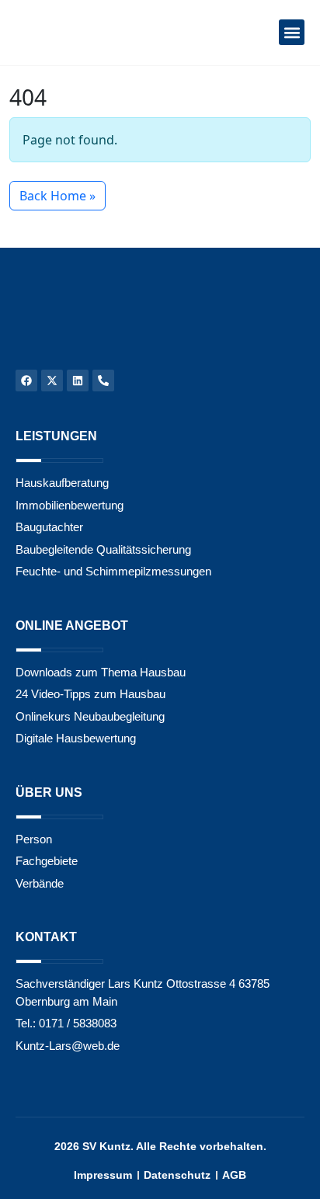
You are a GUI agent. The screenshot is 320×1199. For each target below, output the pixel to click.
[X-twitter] (52, 380)
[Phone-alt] (103, 380)
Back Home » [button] (57, 195)
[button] (291, 32)
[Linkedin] (78, 380)
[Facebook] (26, 380)
